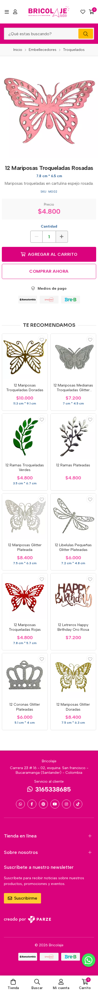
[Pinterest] (43, 804)
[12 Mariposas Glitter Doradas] (73, 676)
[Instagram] (66, 804)
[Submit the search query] (85, 34)
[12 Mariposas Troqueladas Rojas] (25, 596)
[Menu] (6, 11)
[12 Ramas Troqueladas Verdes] (25, 436)
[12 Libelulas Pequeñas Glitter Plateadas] (73, 516)
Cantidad (49, 226)
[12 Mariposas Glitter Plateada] (25, 516)
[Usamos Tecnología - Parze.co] (27, 919)
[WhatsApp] (20, 804)
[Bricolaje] (49, 11)
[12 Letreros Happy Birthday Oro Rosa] (73, 596)
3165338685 (53, 789)
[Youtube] (54, 804)
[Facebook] (31, 804)
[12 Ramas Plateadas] (73, 436)
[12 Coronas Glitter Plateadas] (25, 676)
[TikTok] (77, 804)
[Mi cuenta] (15, 11)
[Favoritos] (82, 11)
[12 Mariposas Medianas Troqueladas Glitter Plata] (73, 356)
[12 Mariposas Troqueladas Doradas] (25, 356)
